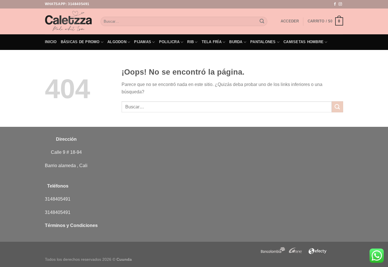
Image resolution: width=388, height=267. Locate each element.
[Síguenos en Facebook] (335, 4)
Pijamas (142, 42)
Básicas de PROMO (80, 42)
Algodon (116, 42)
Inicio (51, 42)
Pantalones (263, 42)
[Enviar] (262, 21)
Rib (190, 42)
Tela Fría (212, 42)
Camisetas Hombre (303, 42)
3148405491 (78, 4)
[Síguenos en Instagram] (340, 4)
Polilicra (169, 42)
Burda (235, 42)
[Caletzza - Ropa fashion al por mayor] (68, 21)
